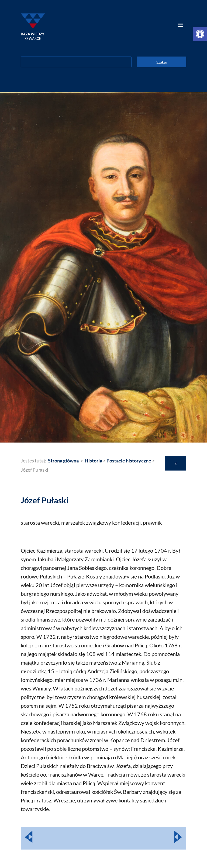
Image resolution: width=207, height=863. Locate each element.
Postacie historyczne (128, 461)
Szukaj (161, 62)
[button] (200, 34)
